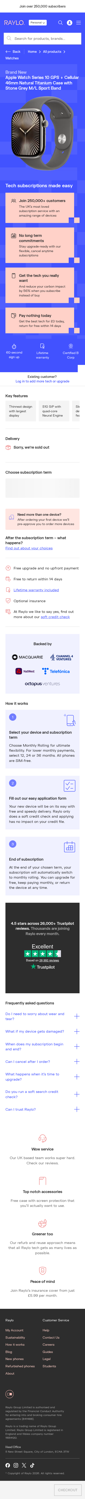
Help (46, 1330)
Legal (47, 1359)
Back (16, 51)
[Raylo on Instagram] (16, 1465)
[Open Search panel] (60, 22)
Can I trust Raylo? (20, 1109)
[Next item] (79, 6)
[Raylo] (16, 22)
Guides (48, 1352)
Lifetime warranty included (36, 590)
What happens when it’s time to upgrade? (32, 1076)
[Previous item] (5, 6)
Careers (48, 1344)
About (9, 1373)
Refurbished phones (20, 1366)
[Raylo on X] (24, 1465)
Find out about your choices (29, 548)
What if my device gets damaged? (34, 1031)
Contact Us (51, 1337)
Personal (36, 22)
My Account (14, 1330)
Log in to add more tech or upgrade (42, 381)
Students (49, 1366)
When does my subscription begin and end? (34, 1046)
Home (32, 51)
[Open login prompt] (69, 22)
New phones (14, 1359)
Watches (12, 58)
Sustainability (15, 1337)
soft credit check (55, 616)
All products (52, 51)
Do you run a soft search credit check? (31, 1094)
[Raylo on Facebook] (7, 1465)
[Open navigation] (78, 22)
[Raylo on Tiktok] (32, 1465)
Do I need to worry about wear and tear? (34, 1016)
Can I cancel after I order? (27, 1061)
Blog (8, 1352)
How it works (14, 1344)
